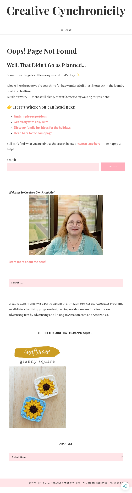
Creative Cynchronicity (66, 10)
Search (11, 159)
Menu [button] (68, 30)
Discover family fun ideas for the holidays (42, 127)
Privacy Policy (119, 483)
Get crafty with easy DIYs (31, 122)
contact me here (89, 143)
